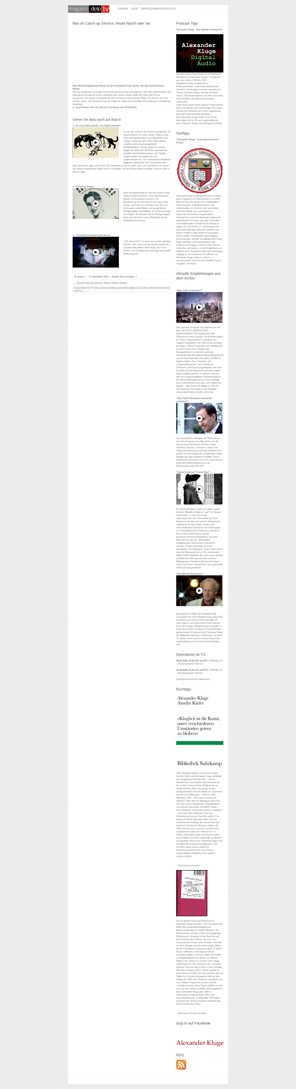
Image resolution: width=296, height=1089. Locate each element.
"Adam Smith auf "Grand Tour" (193, 472)
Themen (122, 8)
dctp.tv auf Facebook (193, 1023)
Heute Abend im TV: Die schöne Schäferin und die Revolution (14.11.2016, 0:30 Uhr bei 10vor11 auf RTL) (122, 289)
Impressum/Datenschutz (158, 8)
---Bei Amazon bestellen (188, 865)
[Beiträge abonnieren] (181, 1061)
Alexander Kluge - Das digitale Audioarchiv (199, 29)
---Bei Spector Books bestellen (191, 1013)
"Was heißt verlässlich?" (189, 290)
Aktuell (115, 276)
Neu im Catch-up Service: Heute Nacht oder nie (111, 23)
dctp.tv (81, 276)
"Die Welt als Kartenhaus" (190, 573)
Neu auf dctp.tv (127, 276)
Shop (134, 8)
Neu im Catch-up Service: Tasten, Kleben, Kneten (100, 283)
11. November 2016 (98, 276)
